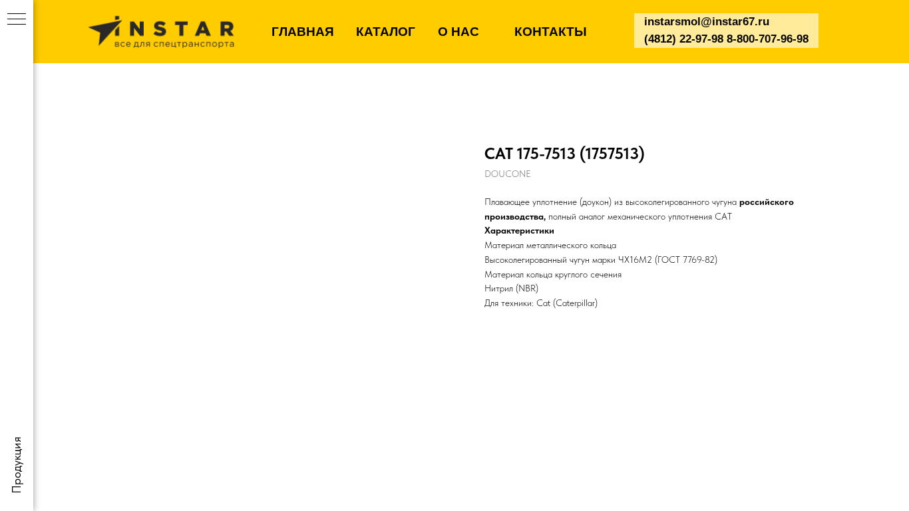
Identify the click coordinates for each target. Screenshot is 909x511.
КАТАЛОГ (385, 32)
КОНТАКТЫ (550, 32)
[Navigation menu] (16, 20)
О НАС (458, 32)
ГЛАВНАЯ (303, 32)
